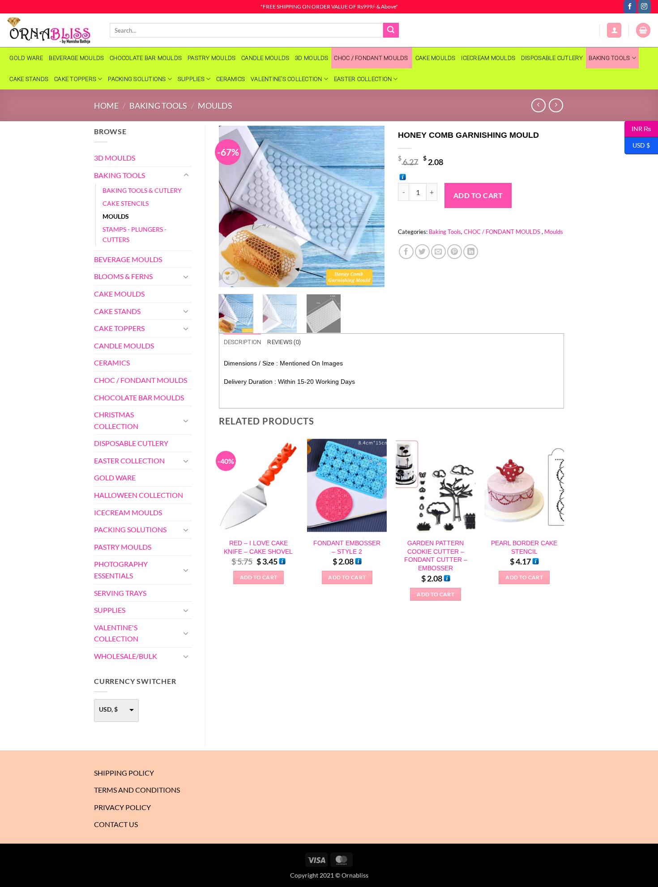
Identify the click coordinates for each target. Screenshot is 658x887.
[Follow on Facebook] (630, 6)
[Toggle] (186, 175)
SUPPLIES (191, 79)
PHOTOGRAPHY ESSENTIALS (121, 570)
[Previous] (233, 206)
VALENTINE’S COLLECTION (286, 79)
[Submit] (390, 30)
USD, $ (108, 709)
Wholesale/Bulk (125, 656)
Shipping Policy (124, 772)
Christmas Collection (116, 420)
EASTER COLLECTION (363, 79)
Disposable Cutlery (552, 58)
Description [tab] (242, 342)
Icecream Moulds (488, 58)
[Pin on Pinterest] (454, 251)
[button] (614, 30)
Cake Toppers (75, 79)
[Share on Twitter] (422, 251)
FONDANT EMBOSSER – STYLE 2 (346, 547)
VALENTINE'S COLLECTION (116, 633)
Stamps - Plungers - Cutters (135, 234)
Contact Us (116, 824)
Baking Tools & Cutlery (142, 190)
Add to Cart (478, 195)
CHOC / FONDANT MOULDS (372, 58)
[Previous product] (556, 105)
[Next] (370, 206)
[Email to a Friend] (438, 251)
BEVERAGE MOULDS (76, 58)
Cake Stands (28, 79)
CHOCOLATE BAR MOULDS (146, 58)
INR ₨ (637, 128)
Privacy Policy (122, 807)
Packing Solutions (137, 79)
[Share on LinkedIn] (470, 251)
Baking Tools (609, 58)
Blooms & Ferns (123, 276)
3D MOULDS (311, 58)
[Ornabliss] (51, 30)
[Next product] (538, 105)
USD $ (637, 145)
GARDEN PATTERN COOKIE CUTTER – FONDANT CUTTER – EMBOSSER (435, 555)
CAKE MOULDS (435, 58)
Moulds (215, 105)
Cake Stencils (126, 203)
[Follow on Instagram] (644, 6)
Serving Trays (120, 593)
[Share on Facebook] (406, 251)
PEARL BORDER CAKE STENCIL (524, 547)
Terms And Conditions (137, 789)
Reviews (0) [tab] (284, 342)
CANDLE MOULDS (265, 58)
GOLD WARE (26, 58)
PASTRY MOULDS (211, 58)
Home (106, 105)
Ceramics (230, 79)
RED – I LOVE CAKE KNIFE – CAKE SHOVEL (258, 547)
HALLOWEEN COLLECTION (138, 495)
